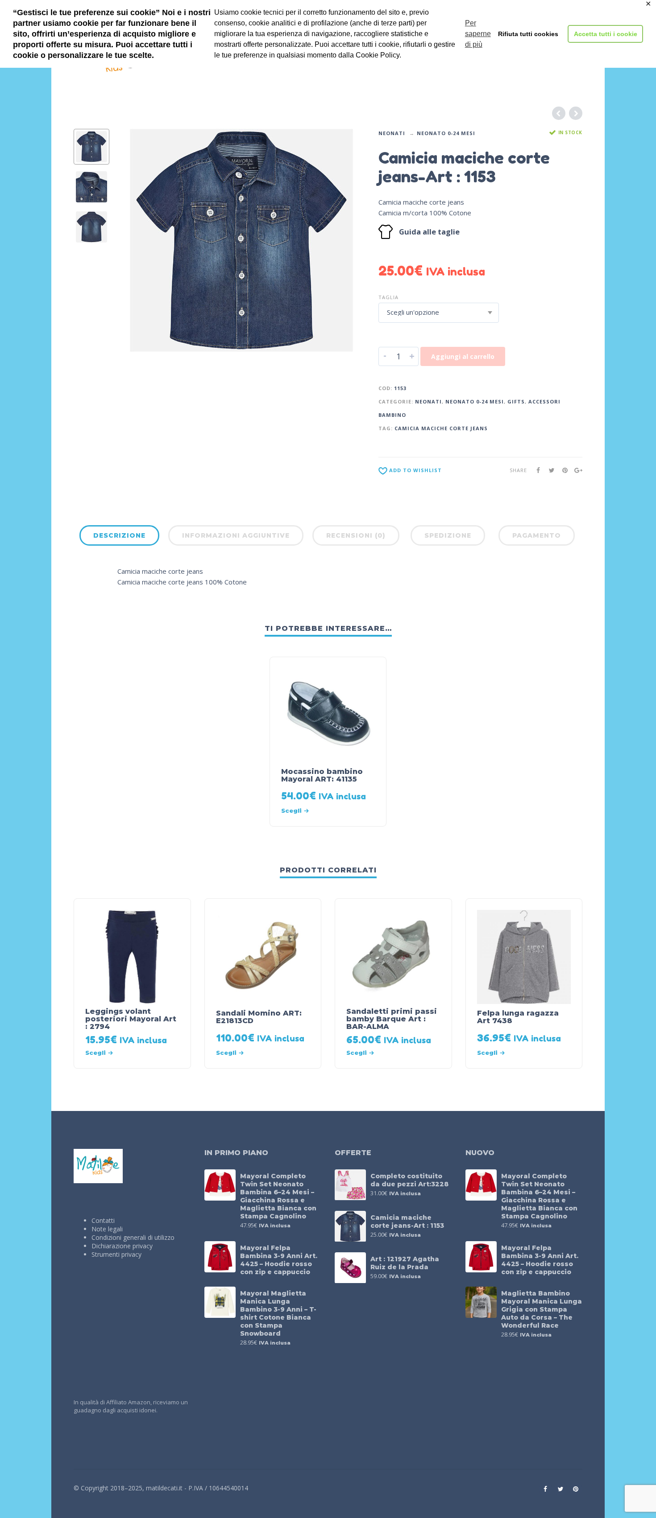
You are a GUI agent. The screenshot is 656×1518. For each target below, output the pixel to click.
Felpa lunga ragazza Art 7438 (518, 1017)
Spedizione (447, 535)
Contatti (103, 1220)
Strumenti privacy (116, 1254)
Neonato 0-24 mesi (446, 133)
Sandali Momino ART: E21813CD (259, 1017)
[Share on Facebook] (535, 470)
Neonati (391, 133)
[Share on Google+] (575, 470)
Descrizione (119, 535)
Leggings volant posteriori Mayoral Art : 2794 (130, 1019)
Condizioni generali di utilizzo (132, 1237)
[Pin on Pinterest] (562, 470)
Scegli (291, 810)
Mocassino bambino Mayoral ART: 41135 (322, 775)
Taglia (388, 297)
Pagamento (536, 535)
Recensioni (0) (356, 535)
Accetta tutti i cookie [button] (605, 33)
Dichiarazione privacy (122, 1246)
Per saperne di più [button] (478, 33)
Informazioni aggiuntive (236, 535)
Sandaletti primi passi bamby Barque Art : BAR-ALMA (391, 1019)
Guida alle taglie (429, 231)
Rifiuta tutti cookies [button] (528, 33)
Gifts (516, 401)
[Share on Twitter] (549, 470)
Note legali (107, 1229)
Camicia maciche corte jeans (441, 428)
